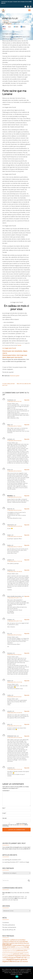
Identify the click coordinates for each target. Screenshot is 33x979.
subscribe (21, 824)
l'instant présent (17, 945)
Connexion (5, 922)
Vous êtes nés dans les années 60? (15, 893)
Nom (3, 808)
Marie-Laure (6, 22)
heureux (26, 943)
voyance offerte (8, 961)
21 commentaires (8, 23)
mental (4, 949)
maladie (12, 947)
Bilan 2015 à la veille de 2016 (24, 383)
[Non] (31, 973)
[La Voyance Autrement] (3, 10)
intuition (6, 944)
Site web (4, 818)
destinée (25, 941)
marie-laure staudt (19, 947)
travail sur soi (21, 957)
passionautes (15, 948)
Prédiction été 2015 (21, 952)
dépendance (6, 943)
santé (23, 956)
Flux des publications (8, 925)
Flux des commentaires (9, 927)
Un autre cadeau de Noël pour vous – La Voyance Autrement (14, 897)
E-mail (4, 813)
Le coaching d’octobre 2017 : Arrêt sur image (15, 862)
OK (17, 976)
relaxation (11, 956)
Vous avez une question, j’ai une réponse (14, 899)
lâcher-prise (6, 947)
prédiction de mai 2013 (11, 950)
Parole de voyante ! (14, 375)
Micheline (10, 495)
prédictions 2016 (13, 952)
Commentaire (6, 790)
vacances (4, 959)
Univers (28, 957)
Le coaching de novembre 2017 (11, 860)
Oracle (10, 948)
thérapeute (12, 957)
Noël (8, 948)
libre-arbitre (26, 945)
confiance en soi (14, 941)
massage (26, 947)
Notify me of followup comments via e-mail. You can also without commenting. (15, 825)
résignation (17, 956)
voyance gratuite (20, 959)
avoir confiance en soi (13, 940)
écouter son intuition (21, 961)
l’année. (19, 345)
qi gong (6, 955)
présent (27, 952)
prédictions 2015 (5, 952)
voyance (10, 959)
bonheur (22, 940)
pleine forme (21, 948)
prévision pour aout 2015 (7, 954)
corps (20, 941)
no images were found (9, 348)
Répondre (26, 400)
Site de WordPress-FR (8, 930)
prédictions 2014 (21, 950)
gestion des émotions (17, 943)
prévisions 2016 (18, 954)
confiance (5, 941)
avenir (4, 940)
